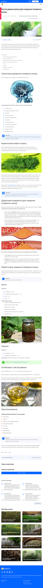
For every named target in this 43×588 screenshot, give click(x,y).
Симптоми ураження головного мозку (10, 56)
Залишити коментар (22, 472)
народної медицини (11, 185)
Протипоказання (6, 69)
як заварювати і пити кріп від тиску (20, 362)
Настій (4, 63)
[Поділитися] (34, 40)
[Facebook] (2, 572)
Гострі (10, 452)
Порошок (5, 65)
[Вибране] (41, 1)
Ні (23, 457)
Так (20, 457)
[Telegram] (7, 572)
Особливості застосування (7, 67)
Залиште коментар (7, 469)
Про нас (2, 581)
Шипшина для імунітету (8, 489)
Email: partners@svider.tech (27, 583)
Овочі (6, 452)
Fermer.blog (2, 4)
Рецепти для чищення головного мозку (10, 62)
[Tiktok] (12, 572)
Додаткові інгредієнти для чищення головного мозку (12, 60)
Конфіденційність (4, 580)
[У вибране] (19, 513)
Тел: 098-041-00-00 (26, 582)
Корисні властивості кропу (8, 58)
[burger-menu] (41, 4)
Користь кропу (14, 16)
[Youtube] (10, 572)
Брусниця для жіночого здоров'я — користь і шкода (33, 489)
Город (5, 16)
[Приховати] (40, 55)
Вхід (35, 1)
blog (3, 1)
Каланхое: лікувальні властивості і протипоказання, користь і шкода (31, 500)
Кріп (8, 16)
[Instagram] (5, 572)
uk (30, 1)
